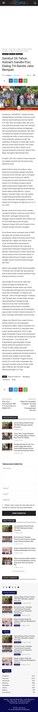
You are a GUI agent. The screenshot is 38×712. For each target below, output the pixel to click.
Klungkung (19, 54)
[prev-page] (3, 456)
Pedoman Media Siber (16, 699)
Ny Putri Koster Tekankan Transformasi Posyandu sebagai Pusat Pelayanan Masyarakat (25, 539)
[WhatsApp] (25, 81)
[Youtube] (18, 587)
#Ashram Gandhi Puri (14, 376)
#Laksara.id (6, 379)
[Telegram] (9, 587)
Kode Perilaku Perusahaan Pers (19, 703)
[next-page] (6, 456)
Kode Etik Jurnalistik (24, 701)
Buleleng (17, 625)
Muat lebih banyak (18, 571)
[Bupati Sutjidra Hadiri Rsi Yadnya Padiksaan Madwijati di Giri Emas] (7, 550)
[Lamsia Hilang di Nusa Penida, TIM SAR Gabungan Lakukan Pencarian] (7, 425)
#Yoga (14, 379)
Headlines (12, 54)
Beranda (4, 49)
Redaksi (6, 699)
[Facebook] (11, 81)
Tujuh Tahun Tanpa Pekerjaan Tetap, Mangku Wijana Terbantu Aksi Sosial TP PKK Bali (24, 436)
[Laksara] (3, 75)
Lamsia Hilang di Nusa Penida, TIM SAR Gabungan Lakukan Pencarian (24, 425)
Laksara (9, 75)
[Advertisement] (19, 26)
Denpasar (17, 615)
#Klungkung (26, 376)
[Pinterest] (20, 81)
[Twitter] (16, 81)
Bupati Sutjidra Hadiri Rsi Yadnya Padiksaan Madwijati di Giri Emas (24, 621)
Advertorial (12, 49)
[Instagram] (6, 587)
